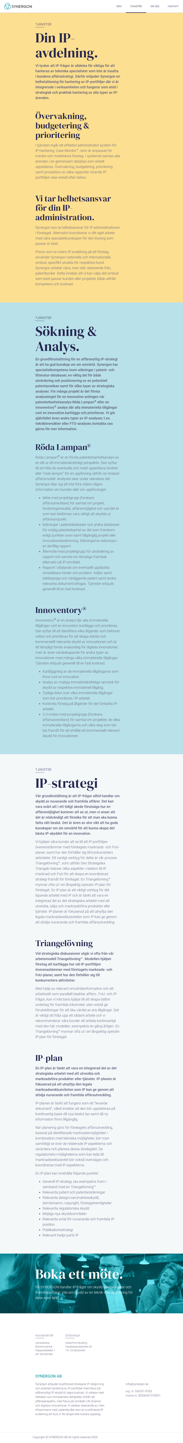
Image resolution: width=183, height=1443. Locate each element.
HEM (119, 6)
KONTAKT (173, 6)
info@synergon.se (137, 1384)
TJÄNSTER (136, 6)
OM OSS (154, 6)
